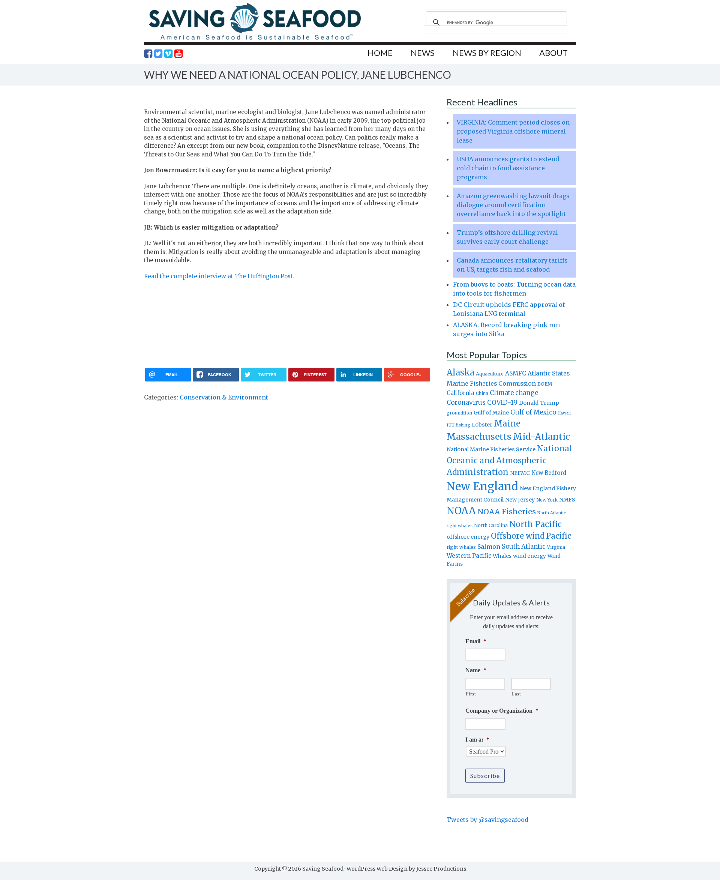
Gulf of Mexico (533, 412)
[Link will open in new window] (148, 53)
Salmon (488, 546)
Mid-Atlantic (541, 436)
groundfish (459, 413)
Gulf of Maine (491, 412)
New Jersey (520, 499)
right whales (461, 547)
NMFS (567, 499)
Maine (507, 423)
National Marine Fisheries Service (491, 449)
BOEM (544, 384)
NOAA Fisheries (506, 511)
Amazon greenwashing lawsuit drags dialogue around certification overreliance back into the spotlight (513, 205)
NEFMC (520, 473)
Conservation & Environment (224, 397)
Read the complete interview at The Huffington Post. (219, 276)
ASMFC (515, 373)
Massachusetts (479, 436)
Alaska (460, 373)
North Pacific (535, 524)
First (471, 694)
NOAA (461, 511)
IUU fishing (458, 425)
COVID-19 (502, 402)
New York (547, 500)
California (460, 392)
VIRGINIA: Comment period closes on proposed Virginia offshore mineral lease (513, 131)
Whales (502, 556)
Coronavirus (466, 402)
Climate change (514, 393)
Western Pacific (469, 555)
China (482, 393)
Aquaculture (490, 374)
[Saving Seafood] (254, 39)
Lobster (482, 424)
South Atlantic (524, 546)
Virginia (556, 547)
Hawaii (564, 413)
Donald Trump (539, 402)
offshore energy (468, 536)
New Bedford (548, 472)
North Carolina (491, 525)
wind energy (529, 556)
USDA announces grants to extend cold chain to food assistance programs (508, 168)
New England (482, 486)
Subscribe (485, 775)
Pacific (558, 536)
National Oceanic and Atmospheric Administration (509, 460)
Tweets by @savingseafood (487, 819)
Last (516, 694)
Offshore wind (517, 536)
